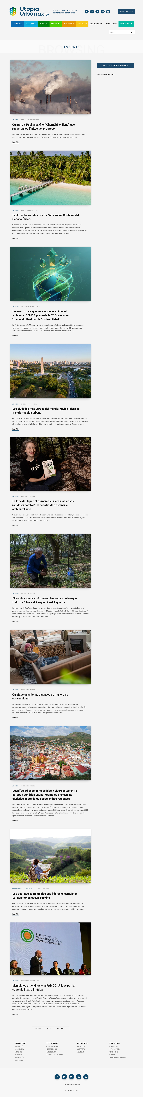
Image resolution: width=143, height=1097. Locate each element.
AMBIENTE (44, 24)
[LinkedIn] (85, 1076)
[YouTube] (78, 1076)
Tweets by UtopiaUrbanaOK (106, 74)
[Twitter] (64, 1076)
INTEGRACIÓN (69, 24)
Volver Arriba (72, 1090)
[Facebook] (57, 1076)
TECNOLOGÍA (17, 24)
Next (62, 1029)
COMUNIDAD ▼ (126, 24)
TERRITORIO (82, 24)
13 (58, 1029)
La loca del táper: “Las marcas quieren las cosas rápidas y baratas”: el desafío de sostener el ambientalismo (43, 505)
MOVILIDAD (55, 24)
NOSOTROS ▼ (111, 24)
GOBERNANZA (31, 24)
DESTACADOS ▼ (96, 24)
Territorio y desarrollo (22, 889)
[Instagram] (71, 1076)
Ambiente (15, 120)
